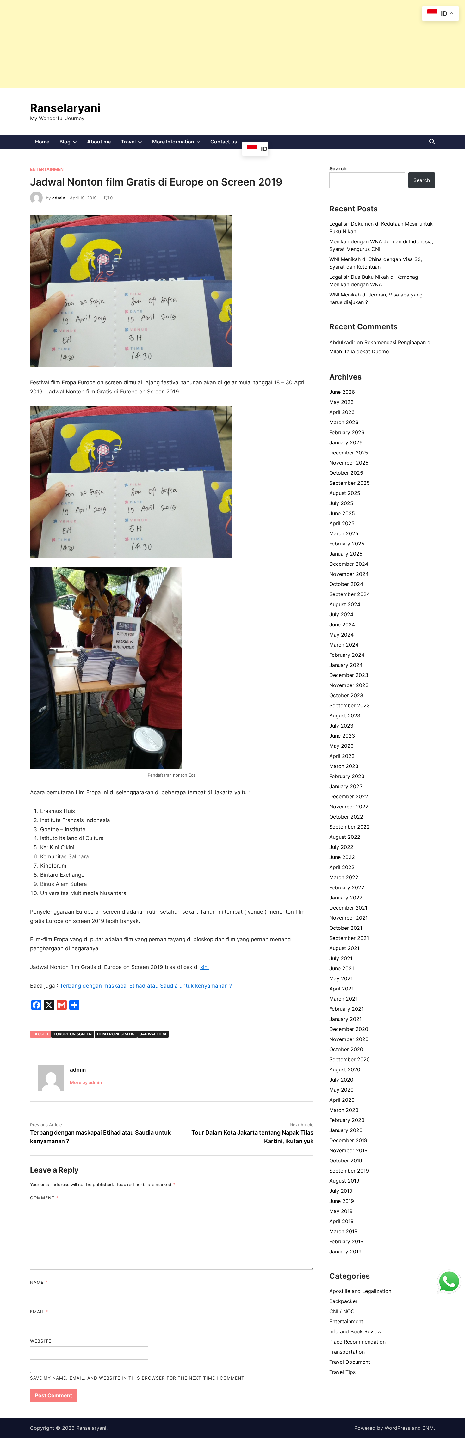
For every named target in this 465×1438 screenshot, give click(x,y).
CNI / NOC (342, 1311)
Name (39, 1282)
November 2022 (349, 806)
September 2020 (349, 1059)
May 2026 (341, 402)
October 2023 (346, 695)
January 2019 (345, 1251)
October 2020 (346, 1049)
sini (204, 967)
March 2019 (343, 1231)
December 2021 (348, 908)
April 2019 (341, 1221)
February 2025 (346, 543)
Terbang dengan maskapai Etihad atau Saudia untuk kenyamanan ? (146, 986)
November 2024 (349, 574)
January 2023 (346, 786)
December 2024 (348, 564)
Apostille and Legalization (360, 1291)
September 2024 (349, 594)
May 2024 (341, 634)
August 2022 (344, 837)
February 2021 (346, 1009)
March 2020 (343, 1110)
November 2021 (348, 918)
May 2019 (341, 1211)
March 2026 (343, 422)
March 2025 (343, 533)
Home (42, 141)
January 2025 (346, 554)
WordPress (397, 1428)
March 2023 (343, 766)
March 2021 (343, 999)
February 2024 (346, 655)
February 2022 (346, 887)
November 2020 (349, 1039)
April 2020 (342, 1100)
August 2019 (344, 1181)
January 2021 (345, 1019)
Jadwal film (153, 1034)
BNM (428, 1428)
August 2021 (344, 948)
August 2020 (344, 1069)
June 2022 (342, 857)
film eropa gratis (115, 1034)
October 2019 (345, 1160)
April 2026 (342, 412)
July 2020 (341, 1079)
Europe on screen (73, 1034)
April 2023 (342, 756)
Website (40, 1341)
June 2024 (342, 624)
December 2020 (348, 1029)
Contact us (223, 141)
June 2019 (341, 1201)
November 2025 (349, 463)
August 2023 (344, 715)
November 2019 (348, 1150)
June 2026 (342, 392)
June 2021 (341, 968)
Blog (70, 143)
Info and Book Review (355, 1331)
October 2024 (346, 584)
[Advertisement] (190, 44)
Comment (44, 1197)
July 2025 (341, 503)
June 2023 (342, 736)
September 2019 (349, 1170)
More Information (179, 143)
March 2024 (343, 645)
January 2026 (346, 442)
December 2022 (348, 796)
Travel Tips (342, 1372)
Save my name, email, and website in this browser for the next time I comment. (138, 1377)
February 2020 (346, 1120)
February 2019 (346, 1241)
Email (39, 1311)
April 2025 (342, 523)
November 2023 (349, 685)
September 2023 (349, 705)
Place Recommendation (357, 1341)
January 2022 (346, 897)
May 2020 (341, 1090)
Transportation (347, 1352)
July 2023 (341, 725)
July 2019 (340, 1191)
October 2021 (345, 928)
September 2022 (349, 827)
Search (338, 168)
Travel (134, 143)
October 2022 (346, 816)
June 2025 (342, 513)
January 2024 (346, 665)
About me (99, 141)
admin (58, 197)
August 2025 (344, 493)
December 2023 (348, 675)
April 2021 (341, 988)
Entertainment (48, 169)
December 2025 (348, 452)
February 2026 (346, 432)
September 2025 (349, 483)
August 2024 (344, 604)
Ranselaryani (65, 107)
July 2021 (340, 958)
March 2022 (343, 877)
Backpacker (343, 1301)
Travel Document (349, 1362)
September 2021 (349, 938)
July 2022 (341, 847)
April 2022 (342, 867)
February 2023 (346, 776)
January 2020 (346, 1130)
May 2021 (341, 978)
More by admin (86, 1082)
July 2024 (341, 614)
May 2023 (341, 746)
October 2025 (346, 473)
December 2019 (348, 1140)
